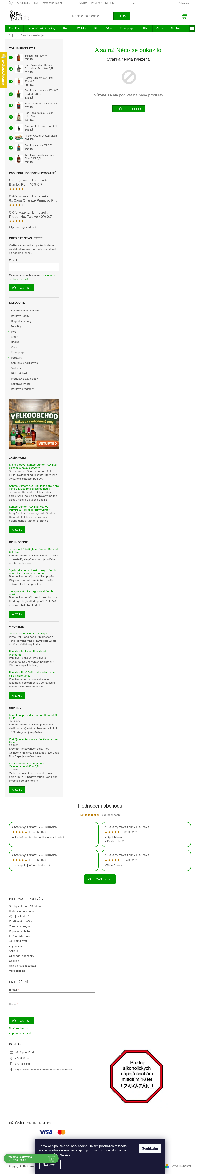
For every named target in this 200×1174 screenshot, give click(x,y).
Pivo (13, 331)
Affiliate (13, 950)
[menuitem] (14, 28)
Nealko (15, 341)
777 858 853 (22, 1058)
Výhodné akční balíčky (25, 310)
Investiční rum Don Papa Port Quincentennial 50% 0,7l (27, 765)
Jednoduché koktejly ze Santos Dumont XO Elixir (33, 551)
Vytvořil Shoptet (181, 1165)
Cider (14, 336)
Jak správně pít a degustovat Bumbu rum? (31, 593)
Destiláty (16, 326)
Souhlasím (150, 1148)
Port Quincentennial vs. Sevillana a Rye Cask (33, 741)
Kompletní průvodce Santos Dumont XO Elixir (33, 716)
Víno (14, 347)
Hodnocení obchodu (100, 806)
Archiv (17, 529)
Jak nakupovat (18, 940)
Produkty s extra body (24, 378)
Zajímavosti (16, 946)
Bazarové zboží (20, 383)
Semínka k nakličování (25, 362)
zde (67, 1154)
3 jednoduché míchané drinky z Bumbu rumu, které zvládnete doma (33, 572)
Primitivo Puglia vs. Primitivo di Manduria (27, 653)
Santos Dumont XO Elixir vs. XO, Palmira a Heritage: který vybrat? (29, 508)
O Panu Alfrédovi (19, 936)
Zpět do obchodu (129, 109)
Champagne (18, 352)
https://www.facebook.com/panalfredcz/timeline (44, 1069)
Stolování (16, 368)
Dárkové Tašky (20, 315)
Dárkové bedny (20, 373)
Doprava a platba (19, 931)
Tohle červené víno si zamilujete (28, 633)
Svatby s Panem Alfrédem (96, 3)
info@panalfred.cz (26, 1052)
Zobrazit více (100, 879)
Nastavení (50, 1164)
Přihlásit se (21, 287)
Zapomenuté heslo (20, 1033)
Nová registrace (19, 1028)
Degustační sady (21, 321)
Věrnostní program (20, 926)
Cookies (14, 960)
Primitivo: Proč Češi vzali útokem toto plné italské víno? (32, 674)
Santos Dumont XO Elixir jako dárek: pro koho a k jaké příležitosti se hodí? (34, 487)
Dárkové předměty (22, 388)
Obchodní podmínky (21, 955)
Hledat (122, 16)
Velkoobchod (17, 970)
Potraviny (16, 357)
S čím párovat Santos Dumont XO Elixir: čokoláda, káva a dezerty (33, 466)
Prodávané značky (20, 921)
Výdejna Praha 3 (19, 916)
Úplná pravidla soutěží (23, 965)
